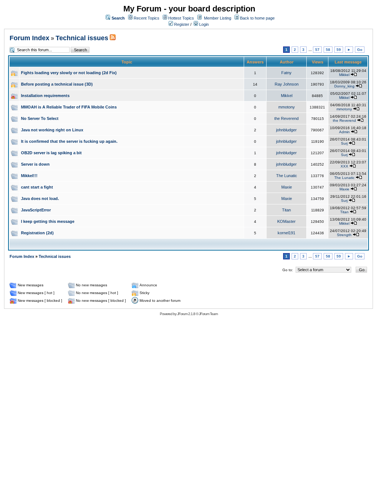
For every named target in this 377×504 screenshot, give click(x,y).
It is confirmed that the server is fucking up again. (69, 141)
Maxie (286, 187)
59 (339, 50)
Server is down (35, 164)
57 (317, 50)
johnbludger (286, 130)
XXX (344, 166)
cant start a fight (37, 187)
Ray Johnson (287, 84)
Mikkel (344, 75)
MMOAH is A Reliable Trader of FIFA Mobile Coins (69, 107)
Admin (344, 132)
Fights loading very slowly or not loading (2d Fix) (69, 72)
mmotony (286, 107)
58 (328, 50)
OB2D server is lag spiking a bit (51, 153)
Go (359, 50)
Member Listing (217, 18)
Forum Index (29, 38)
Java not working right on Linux (52, 130)
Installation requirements (45, 95)
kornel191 (286, 233)
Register (181, 24)
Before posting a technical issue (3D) (57, 84)
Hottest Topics (181, 18)
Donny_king (344, 86)
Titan (286, 210)
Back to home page (257, 18)
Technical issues (82, 38)
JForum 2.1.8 (186, 314)
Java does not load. (40, 198)
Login (203, 24)
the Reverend (286, 118)
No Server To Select (40, 118)
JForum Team (208, 314)
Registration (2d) (37, 233)
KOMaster (286, 221)
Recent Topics (146, 18)
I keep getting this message (47, 221)
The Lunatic (286, 175)
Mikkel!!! (29, 175)
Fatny (286, 72)
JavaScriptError (36, 210)
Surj (344, 143)
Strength (344, 235)
